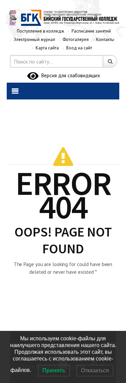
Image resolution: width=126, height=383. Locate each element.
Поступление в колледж (40, 31)
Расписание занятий (91, 31)
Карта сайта (47, 48)
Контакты (105, 39)
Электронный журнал (34, 39)
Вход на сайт (79, 48)
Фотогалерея (75, 39)
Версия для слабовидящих (69, 75)
